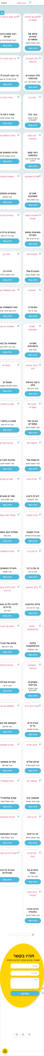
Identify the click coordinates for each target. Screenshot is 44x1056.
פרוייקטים (26, 1013)
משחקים (16, 1008)
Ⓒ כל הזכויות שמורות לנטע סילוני (22, 1042)
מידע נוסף (32, 48)
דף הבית (28, 1008)
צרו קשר (22, 1017)
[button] (41, 2)
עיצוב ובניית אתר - (22, 1046)
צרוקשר (5, 1051)
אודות (15, 1013)
